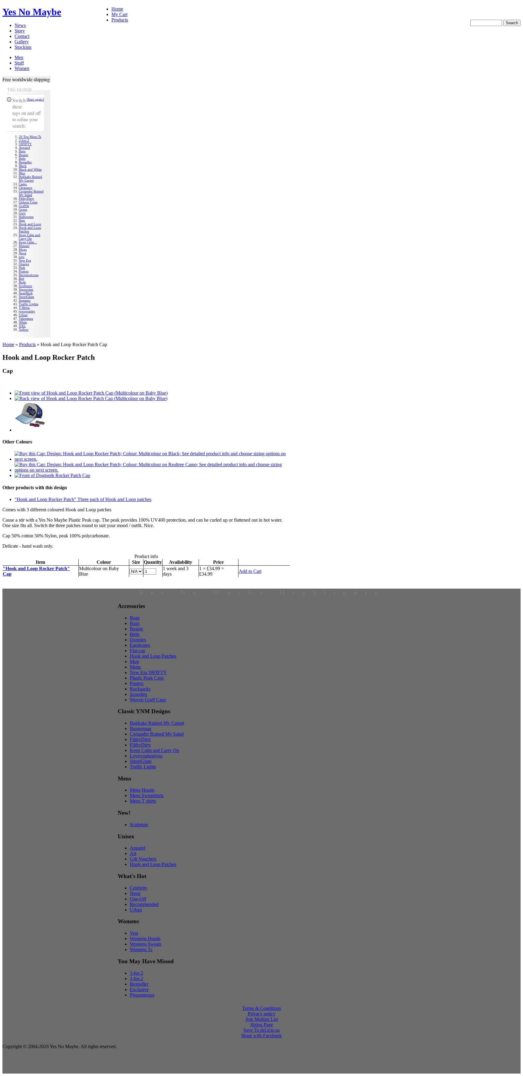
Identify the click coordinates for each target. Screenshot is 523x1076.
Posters (23, 271)
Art (133, 853)
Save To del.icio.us (261, 1030)
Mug (134, 661)
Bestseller (25, 162)
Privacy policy (261, 1013)
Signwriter (26, 289)
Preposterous (142, 994)
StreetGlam (26, 297)
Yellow (23, 329)
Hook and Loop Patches (153, 656)
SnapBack (26, 293)
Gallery (22, 41)
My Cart (119, 14)
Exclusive (139, 989)
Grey (22, 213)
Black (23, 166)
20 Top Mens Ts (30, 137)
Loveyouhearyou (146, 755)
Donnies (138, 639)
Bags (22, 151)
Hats (22, 220)
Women (22, 68)
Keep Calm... (28, 242)
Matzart (24, 246)
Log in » (512, 13)
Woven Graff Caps (148, 699)
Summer (25, 300)
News (20, 25)
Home (117, 9)
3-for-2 (24, 140)
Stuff (19, 62)
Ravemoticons (28, 275)
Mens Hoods (142, 790)
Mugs (23, 249)
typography (27, 311)
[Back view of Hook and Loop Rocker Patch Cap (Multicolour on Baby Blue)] (91, 398)
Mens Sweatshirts (146, 795)
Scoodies (138, 694)
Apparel (24, 147)
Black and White (30, 169)
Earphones (140, 645)
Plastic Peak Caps (147, 677)
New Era (25, 260)
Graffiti (24, 206)
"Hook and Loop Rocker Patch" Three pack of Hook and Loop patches (83, 499)
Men (19, 57)
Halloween (26, 217)
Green (23, 209)
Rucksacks (140, 688)
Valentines (26, 318)
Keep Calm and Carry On (29, 236)
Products (119, 19)
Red (21, 278)
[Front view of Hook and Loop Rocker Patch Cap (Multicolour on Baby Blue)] (91, 393)
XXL (22, 326)
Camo (23, 184)
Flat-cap (137, 650)
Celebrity (138, 888)
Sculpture (25, 286)
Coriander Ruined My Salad (31, 193)
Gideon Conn (28, 202)
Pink (22, 267)
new (22, 257)
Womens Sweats (145, 944)
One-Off (138, 898)
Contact (22, 36)
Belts (22, 158)
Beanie (23, 155)
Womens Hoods (145, 938)
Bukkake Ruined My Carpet (30, 178)
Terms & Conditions (261, 1008)
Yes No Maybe (31, 11)
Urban (23, 315)
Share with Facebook (261, 1035)
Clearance (25, 187)
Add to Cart (250, 571)
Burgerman (140, 728)
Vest (134, 933)
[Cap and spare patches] (30, 430)
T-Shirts (24, 307)
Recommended (144, 904)
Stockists (23, 47)
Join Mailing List (261, 1019)
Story (20, 30)
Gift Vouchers (143, 858)
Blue (22, 173)
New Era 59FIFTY (148, 672)
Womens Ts (141, 949)
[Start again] (35, 99)
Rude (22, 282)
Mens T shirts (143, 801)
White (23, 322)
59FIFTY (25, 144)
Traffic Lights (28, 304)
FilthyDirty (26, 198)
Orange (24, 264)
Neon (22, 253)
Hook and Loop (30, 224)
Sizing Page (261, 1024)
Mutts (135, 667)
